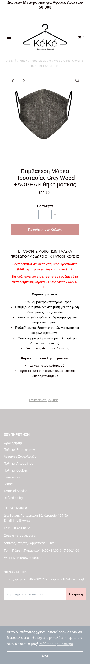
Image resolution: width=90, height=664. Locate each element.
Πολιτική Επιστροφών (19, 449)
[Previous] (13, 81)
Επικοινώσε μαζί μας (43, 400)
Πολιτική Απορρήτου (18, 463)
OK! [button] (45, 656)
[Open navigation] (9, 37)
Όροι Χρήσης (13, 443)
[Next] (24, 81)
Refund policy (13, 498)
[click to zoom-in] (77, 81)
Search (9, 484)
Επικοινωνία (12, 477)
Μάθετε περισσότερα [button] (56, 644)
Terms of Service (15, 491)
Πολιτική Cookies (16, 470)
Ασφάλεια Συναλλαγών (20, 456)
